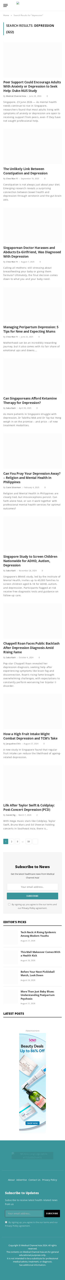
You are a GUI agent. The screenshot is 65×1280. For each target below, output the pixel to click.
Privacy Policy (28, 908)
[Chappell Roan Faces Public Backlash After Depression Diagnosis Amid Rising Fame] (32, 621)
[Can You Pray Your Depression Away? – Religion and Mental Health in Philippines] (32, 451)
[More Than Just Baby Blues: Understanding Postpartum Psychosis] (10, 996)
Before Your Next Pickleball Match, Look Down (38, 973)
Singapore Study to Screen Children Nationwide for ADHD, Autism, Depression (30, 560)
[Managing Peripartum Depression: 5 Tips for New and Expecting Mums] (32, 304)
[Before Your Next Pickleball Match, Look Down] (10, 977)
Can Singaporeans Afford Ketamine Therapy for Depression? (30, 400)
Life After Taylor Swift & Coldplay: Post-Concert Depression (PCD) (28, 807)
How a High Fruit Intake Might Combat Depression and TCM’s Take (30, 736)
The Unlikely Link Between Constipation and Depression (25, 171)
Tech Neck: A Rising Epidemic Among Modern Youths (38, 933)
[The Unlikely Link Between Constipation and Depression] (32, 146)
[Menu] (5, 5)
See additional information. (32, 1264)
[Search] (60, 5)
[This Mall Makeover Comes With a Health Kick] (10, 957)
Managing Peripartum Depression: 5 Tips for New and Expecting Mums (30, 329)
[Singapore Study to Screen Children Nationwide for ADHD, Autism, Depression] (32, 534)
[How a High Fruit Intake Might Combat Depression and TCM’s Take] (32, 711)
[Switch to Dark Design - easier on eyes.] (55, 5)
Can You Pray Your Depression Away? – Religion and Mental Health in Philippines (31, 477)
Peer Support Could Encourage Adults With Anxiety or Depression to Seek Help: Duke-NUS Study (32, 86)
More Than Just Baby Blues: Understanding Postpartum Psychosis (37, 995)
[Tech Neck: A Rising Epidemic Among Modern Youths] (10, 937)
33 (28, 841)
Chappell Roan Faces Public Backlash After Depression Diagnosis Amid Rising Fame (31, 647)
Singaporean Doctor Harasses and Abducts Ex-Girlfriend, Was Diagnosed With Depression (32, 252)
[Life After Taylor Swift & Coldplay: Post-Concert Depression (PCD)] (32, 783)
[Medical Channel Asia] (32, 5)
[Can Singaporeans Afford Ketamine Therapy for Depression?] (32, 376)
